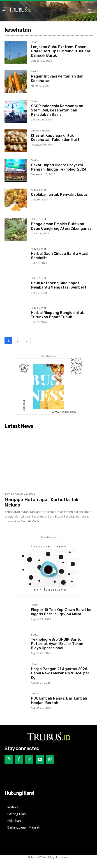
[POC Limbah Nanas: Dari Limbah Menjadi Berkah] (16, 703)
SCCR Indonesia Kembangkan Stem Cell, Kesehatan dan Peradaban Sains (57, 110)
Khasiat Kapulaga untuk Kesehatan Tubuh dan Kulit (55, 137)
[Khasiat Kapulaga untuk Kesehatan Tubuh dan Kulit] (16, 140)
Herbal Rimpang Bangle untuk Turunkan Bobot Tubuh (57, 315)
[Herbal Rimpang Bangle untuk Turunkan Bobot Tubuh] (16, 318)
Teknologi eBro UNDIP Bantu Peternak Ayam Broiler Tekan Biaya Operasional (57, 643)
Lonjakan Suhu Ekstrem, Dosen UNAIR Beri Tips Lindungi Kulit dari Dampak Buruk (61, 51)
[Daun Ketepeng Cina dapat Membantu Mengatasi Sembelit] (16, 288)
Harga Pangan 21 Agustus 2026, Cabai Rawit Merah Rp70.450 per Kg (60, 673)
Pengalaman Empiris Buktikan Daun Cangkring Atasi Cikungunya (61, 226)
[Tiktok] (29, 759)
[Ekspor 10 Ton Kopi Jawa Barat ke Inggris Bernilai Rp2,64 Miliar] (16, 615)
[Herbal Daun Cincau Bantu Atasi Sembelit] (16, 259)
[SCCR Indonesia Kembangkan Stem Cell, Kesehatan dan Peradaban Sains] (16, 111)
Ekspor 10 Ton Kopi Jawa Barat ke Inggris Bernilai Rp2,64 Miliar (61, 612)
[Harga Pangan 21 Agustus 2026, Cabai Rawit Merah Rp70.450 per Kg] (16, 674)
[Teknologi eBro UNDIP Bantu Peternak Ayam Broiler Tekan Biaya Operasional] (16, 644)
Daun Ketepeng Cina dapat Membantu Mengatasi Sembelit (58, 285)
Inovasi (35, 693)
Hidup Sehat (38, 190)
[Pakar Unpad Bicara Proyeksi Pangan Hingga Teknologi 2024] (16, 170)
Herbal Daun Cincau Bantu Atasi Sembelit (59, 255)
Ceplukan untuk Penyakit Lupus (59, 194)
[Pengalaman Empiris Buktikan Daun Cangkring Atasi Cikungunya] (16, 229)
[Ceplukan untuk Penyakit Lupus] (16, 200)
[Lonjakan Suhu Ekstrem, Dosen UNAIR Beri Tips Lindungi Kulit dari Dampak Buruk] (16, 52)
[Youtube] (40, 759)
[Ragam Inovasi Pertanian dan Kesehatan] (16, 81)
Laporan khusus (40, 130)
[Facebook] (19, 759)
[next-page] (27, 340)
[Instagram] (9, 759)
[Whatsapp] (50, 759)
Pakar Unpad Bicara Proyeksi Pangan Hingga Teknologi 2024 (58, 167)
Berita (34, 42)
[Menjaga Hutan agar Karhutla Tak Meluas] (48, 460)
